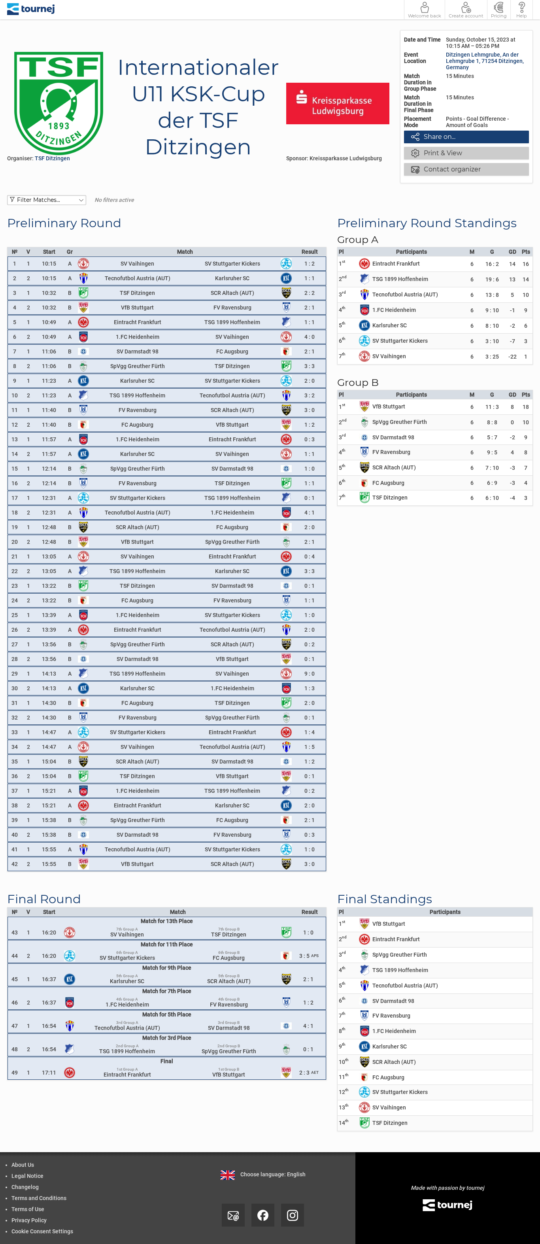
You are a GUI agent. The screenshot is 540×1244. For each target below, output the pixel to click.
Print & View (436, 153)
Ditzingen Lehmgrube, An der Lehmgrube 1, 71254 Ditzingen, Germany (485, 60)
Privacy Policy (29, 1220)
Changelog (25, 1187)
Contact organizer (446, 169)
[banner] (31, 9)
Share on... (433, 136)
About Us (22, 1165)
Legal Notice (27, 1176)
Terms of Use (27, 1209)
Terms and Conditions (38, 1198)
